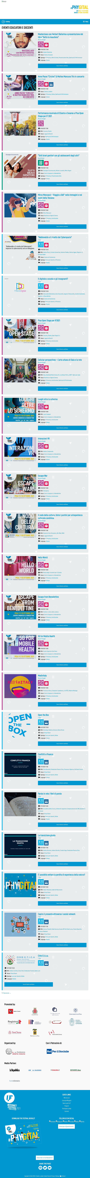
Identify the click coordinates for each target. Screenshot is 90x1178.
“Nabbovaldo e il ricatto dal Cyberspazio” (55, 237)
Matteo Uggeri (73, 252)
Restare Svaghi (42, 40)
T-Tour (39, 240)
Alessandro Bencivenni (49, 294)
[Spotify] (81, 1121)
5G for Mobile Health (46, 636)
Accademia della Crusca (49, 808)
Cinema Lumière (48, 91)
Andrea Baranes (47, 850)
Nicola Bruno (61, 730)
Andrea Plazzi (46, 252)
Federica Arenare (53, 730)
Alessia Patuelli (47, 929)
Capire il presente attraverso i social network (56, 914)
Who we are (67, 1098)
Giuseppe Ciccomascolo (49, 170)
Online (53, 94)
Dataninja (45, 730)
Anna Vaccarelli (59, 294)
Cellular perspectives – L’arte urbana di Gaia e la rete (60, 360)
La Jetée (41, 1176)
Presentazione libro (64, 57)
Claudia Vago (63, 850)
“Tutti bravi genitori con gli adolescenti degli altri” (58, 155)
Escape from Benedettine (48, 597)
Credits (37, 1176)
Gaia (44, 375)
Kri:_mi (60, 375)
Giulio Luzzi (37, 971)
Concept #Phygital (66, 1100)
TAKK (63, 533)
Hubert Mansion (47, 890)
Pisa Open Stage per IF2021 (49, 320)
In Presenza (48, 57)
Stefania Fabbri (42, 254)
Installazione (55, 218)
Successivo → (7, 993)
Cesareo (45, 131)
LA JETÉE (66, 690)
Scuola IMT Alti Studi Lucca (66, 929)
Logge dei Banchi (48, 134)
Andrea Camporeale (48, 451)
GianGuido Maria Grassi (52, 375)
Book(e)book (41, 158)
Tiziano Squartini (77, 929)
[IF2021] (4, 1)
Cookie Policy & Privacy (49, 1176)
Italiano (48, 60)
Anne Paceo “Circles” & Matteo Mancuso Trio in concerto (61, 76)
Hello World (43, 557)
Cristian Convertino (55, 252)
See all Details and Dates (62, 65)
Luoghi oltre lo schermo (48, 399)
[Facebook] (52, 1121)
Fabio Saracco (55, 929)
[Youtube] (71, 1121)
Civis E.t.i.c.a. (43, 956)
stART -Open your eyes (74, 375)
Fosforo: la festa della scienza (51, 612)
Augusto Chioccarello (69, 294)
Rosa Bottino (47, 296)
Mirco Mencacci (47, 213)
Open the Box (43, 715)
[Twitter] (65, 1121)
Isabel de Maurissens (57, 890)
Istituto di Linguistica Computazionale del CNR (67, 808)
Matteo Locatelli (60, 170)
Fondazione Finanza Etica (57, 769)
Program (67, 1106)
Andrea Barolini (56, 850)
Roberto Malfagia (73, 690)
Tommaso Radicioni (43, 931)
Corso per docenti (49, 260)
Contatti (67, 1111)
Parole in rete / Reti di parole (50, 793)
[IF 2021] (79, 9)
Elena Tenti (21, 971)
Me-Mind (59, 533)
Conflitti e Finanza (45, 754)
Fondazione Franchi (29, 971)
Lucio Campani (47, 414)
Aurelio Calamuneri (80, 294)
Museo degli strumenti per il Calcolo (52, 572)
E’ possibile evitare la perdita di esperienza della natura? (61, 874)
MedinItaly (42, 675)
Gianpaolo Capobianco (57, 690)
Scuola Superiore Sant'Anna (50, 651)
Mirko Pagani (68, 170)
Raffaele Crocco (79, 769)
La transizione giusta (46, 835)
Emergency (46, 491)
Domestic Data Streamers (49, 533)
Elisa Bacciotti (47, 769)
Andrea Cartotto (14, 971)
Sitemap (57, 1176)
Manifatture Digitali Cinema (51, 215)
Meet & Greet (55, 57)
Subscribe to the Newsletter (45, 1157)
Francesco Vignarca (69, 769)
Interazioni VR (44, 438)
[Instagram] (59, 1121)
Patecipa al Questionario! (66, 1126)
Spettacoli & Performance (75, 57)
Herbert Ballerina (47, 52)
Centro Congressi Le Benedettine (52, 173)
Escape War (42, 476)
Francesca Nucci (47, 690)
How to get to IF (67, 1103)
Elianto (50, 131)
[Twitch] (76, 1121)
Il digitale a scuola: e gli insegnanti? (53, 279)
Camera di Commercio (49, 257)
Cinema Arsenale (48, 55)
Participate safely (66, 1108)
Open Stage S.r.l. (56, 335)
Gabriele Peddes (65, 252)
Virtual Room (47, 732)
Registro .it (80, 252)
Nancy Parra (65, 375)
